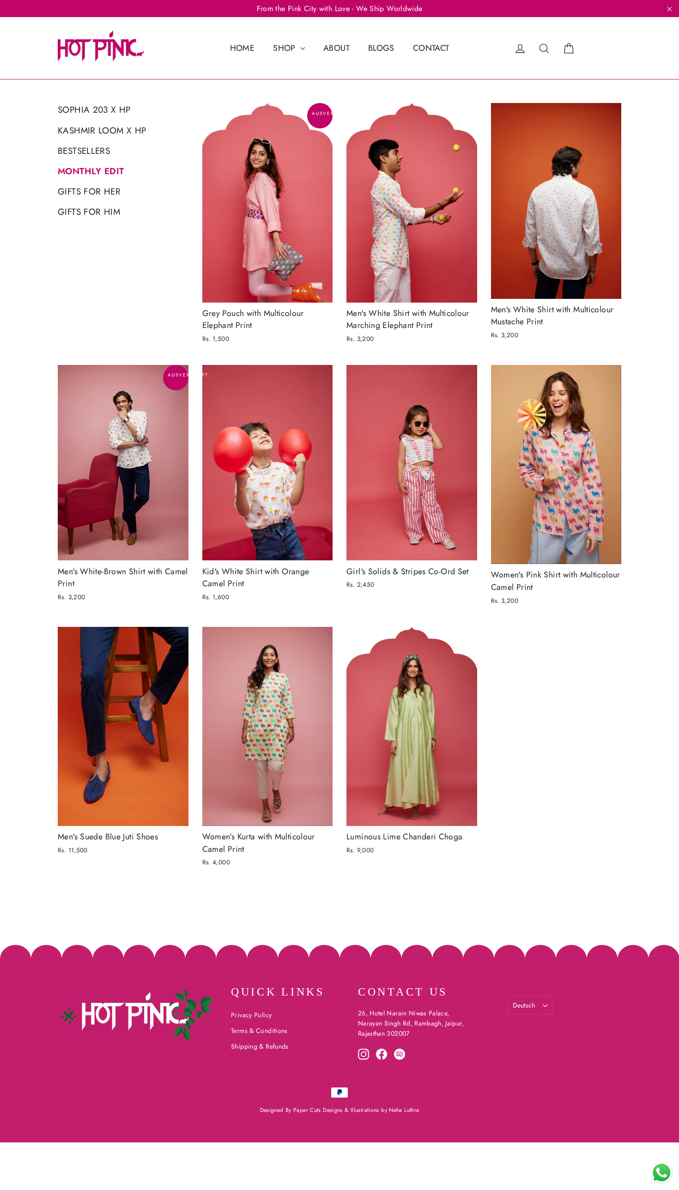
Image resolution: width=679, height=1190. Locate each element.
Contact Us (403, 992)
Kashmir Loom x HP (102, 130)
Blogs (381, 48)
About (336, 48)
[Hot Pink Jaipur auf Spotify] (399, 1054)
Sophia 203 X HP (94, 109)
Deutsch (524, 1005)
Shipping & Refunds (260, 1046)
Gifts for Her (89, 191)
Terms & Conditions (259, 1030)
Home (242, 48)
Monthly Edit (91, 171)
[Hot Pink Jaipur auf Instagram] (363, 1054)
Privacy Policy (251, 1015)
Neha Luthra (404, 1110)
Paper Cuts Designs (319, 1110)
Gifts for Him (89, 212)
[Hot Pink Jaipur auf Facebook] (381, 1054)
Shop (285, 48)
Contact (431, 48)
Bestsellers (84, 151)
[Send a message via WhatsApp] (661, 1172)
